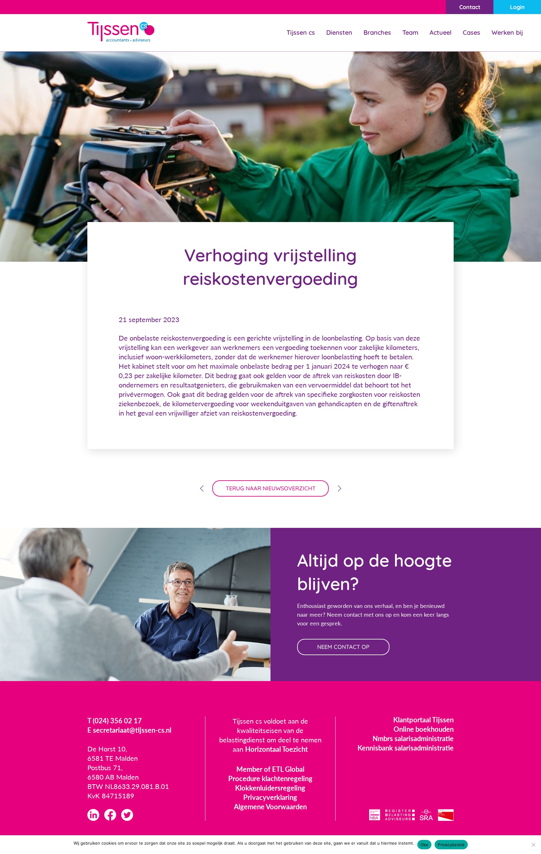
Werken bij (507, 32)
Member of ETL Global (270, 769)
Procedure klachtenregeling (270, 778)
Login (517, 7)
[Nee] (533, 844)
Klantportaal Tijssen (423, 719)
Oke (424, 844)
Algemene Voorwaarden (270, 806)
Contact (469, 7)
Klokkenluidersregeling (270, 788)
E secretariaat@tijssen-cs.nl (129, 730)
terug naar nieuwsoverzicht (271, 488)
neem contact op (343, 646)
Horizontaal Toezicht (276, 749)
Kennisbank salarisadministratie (406, 748)
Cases (471, 32)
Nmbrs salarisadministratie (413, 738)
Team (410, 32)
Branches (377, 32)
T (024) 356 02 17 (114, 720)
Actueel (440, 32)
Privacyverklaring (270, 797)
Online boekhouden (424, 729)
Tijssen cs (300, 32)
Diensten (339, 32)
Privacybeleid (451, 844)
